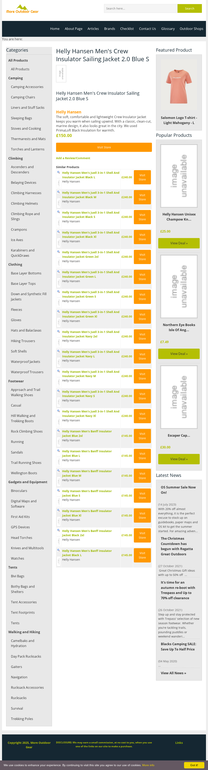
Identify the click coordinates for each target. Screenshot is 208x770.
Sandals (17, 452)
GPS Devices (20, 527)
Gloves (16, 320)
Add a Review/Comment (73, 158)
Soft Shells (19, 351)
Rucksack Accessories (27, 687)
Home (55, 28)
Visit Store (104, 147)
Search (189, 8)
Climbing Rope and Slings (25, 216)
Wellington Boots (24, 473)
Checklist (127, 28)
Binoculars (19, 490)
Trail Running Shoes (26, 462)
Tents (15, 623)
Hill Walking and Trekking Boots (23, 418)
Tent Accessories (24, 602)
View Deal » (179, 243)
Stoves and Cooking (26, 128)
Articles (93, 28)
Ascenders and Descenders (22, 169)
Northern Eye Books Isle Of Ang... (179, 327)
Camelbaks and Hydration (22, 643)
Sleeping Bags (21, 118)
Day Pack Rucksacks (26, 656)
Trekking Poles (22, 719)
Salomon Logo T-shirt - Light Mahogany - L (179, 120)
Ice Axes (17, 240)
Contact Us (147, 28)
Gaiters (16, 667)
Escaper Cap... (179, 435)
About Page (73, 28)
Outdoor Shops (191, 28)
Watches (17, 558)
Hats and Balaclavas (26, 330)
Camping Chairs (23, 97)
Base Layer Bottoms (26, 273)
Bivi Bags (17, 576)
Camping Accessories (27, 87)
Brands (109, 28)
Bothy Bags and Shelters (23, 589)
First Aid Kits (20, 516)
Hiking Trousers (23, 341)
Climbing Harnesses (26, 193)
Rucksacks (19, 698)
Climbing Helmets (24, 203)
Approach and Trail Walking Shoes (25, 392)
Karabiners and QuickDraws (23, 253)
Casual (16, 405)
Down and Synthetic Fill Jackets (29, 296)
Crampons (19, 229)
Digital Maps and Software (24, 504)
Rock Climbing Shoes (27, 431)
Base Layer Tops (23, 283)
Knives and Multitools (27, 548)
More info (148, 765)
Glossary (168, 28)
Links (179, 743)
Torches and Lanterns (27, 149)
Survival (17, 708)
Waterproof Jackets (25, 361)
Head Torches (21, 537)
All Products (20, 69)
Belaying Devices (23, 182)
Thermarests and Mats (28, 139)
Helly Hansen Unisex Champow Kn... (179, 217)
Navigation (19, 677)
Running (17, 441)
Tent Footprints (23, 612)
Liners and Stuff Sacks (27, 107)
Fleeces (16, 309)
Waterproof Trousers (27, 372)
